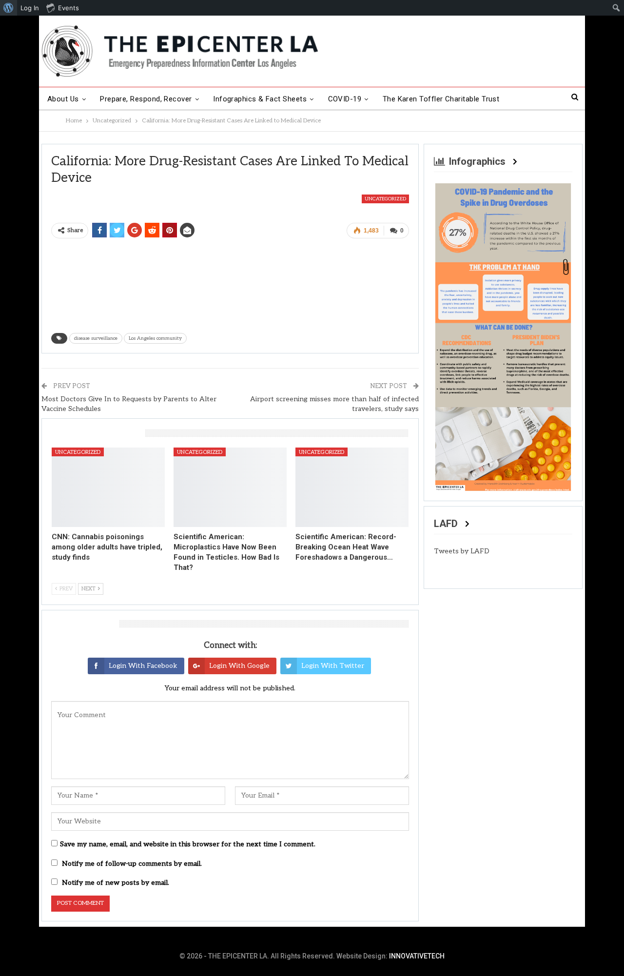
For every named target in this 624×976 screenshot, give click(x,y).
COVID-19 (345, 99)
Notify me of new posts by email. (115, 882)
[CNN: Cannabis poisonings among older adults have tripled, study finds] (108, 487)
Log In (29, 8)
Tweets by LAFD (461, 551)
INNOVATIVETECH (417, 956)
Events (68, 8)
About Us (63, 99)
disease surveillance (95, 338)
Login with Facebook (143, 666)
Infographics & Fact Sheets (260, 99)
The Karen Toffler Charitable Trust (441, 99)
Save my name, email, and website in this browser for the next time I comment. (187, 844)
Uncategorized (385, 199)
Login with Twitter (332, 666)
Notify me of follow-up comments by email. (132, 863)
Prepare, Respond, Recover (146, 99)
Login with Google (239, 666)
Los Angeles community (155, 338)
